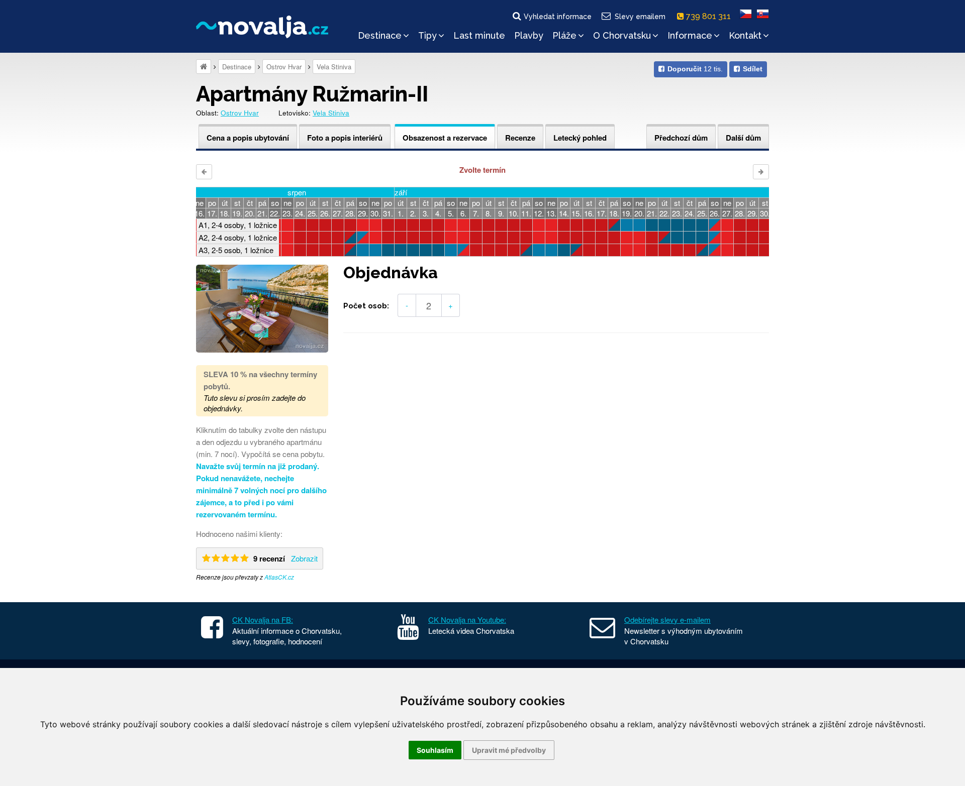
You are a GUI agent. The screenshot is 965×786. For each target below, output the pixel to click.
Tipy (427, 35)
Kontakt (745, 35)
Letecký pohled (580, 137)
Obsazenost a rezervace (445, 137)
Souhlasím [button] (435, 750)
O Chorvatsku (622, 35)
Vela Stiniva (334, 66)
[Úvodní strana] (203, 66)
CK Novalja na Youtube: (467, 619)
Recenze (520, 137)
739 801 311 (709, 16)
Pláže (564, 35)
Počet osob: (366, 305)
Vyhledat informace (558, 17)
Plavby (528, 35)
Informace (689, 35)
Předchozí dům (681, 137)
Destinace (380, 35)
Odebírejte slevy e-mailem (667, 619)
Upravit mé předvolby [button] (509, 750)
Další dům (743, 137)
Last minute (479, 35)
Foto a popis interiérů (344, 137)
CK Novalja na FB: (262, 619)
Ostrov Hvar (284, 66)
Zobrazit (304, 558)
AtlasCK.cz (279, 577)
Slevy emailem (640, 17)
